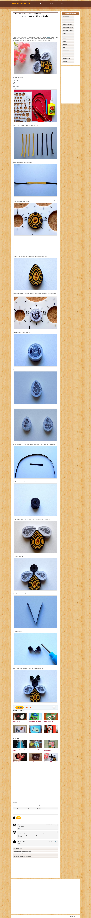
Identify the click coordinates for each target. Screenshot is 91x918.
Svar (19, 828)
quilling (49, 37)
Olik (63, 55)
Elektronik (65, 18)
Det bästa (53, 4)
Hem (42, 4)
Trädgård (64, 33)
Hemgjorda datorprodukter (68, 27)
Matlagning (65, 38)
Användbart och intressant (68, 30)
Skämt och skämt (66, 52)
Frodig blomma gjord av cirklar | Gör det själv (22, 856)
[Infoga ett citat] (35, 808)
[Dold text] (33, 808)
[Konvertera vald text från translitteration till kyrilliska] (37, 808)
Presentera (65, 61)
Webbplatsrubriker (70, 13)
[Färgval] (31, 808)
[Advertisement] (35, 26)
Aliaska (21, 831)
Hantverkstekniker (66, 58)
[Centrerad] (24, 808)
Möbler (64, 47)
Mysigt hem (65, 44)
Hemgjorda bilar (66, 16)
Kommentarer (75, 4)
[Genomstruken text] (20, 808)
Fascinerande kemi (66, 21)
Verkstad (64, 41)
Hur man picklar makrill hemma (19, 853)
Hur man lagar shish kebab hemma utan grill (22, 851)
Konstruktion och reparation (68, 24)
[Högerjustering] (26, 808)
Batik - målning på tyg (17, 848)
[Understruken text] (18, 808)
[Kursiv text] (16, 808)
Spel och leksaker (66, 50)
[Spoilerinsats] (39, 808)
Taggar (64, 4)
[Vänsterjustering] (22, 808)
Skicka (18, 817)
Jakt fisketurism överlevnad (68, 35)
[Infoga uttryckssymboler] (29, 808)
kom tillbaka (20, 707)
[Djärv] (14, 808)
